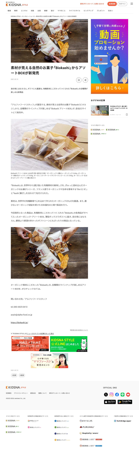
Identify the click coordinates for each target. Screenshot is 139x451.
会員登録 (112, 4)
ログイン (122, 4)
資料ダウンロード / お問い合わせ (92, 4)
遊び (52, 11)
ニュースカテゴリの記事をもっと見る (40, 334)
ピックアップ (88, 11)
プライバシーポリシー (21, 393)
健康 (45, 11)
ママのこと (62, 11)
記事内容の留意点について (79, 330)
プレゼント (101, 11)
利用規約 (8, 393)
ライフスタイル (74, 11)
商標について (42, 393)
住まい (110, 11)
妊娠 (32, 11)
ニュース (32, 16)
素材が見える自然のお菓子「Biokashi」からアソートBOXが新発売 (56, 16)
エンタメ (24, 11)
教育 (15, 11)
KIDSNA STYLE (15, 16)
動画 (9, 11)
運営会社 (33, 393)
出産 (39, 11)
